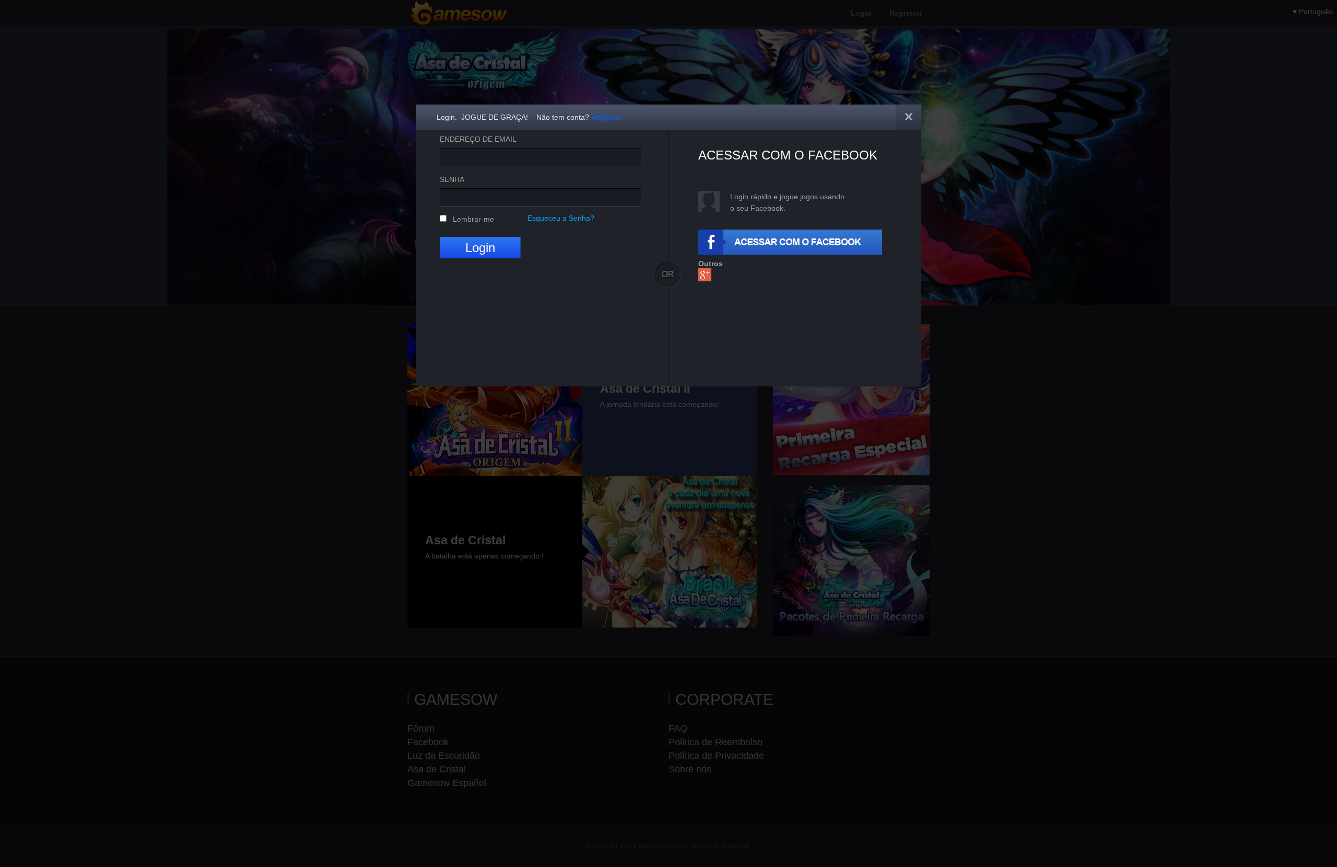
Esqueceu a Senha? (560, 218)
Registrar (606, 117)
